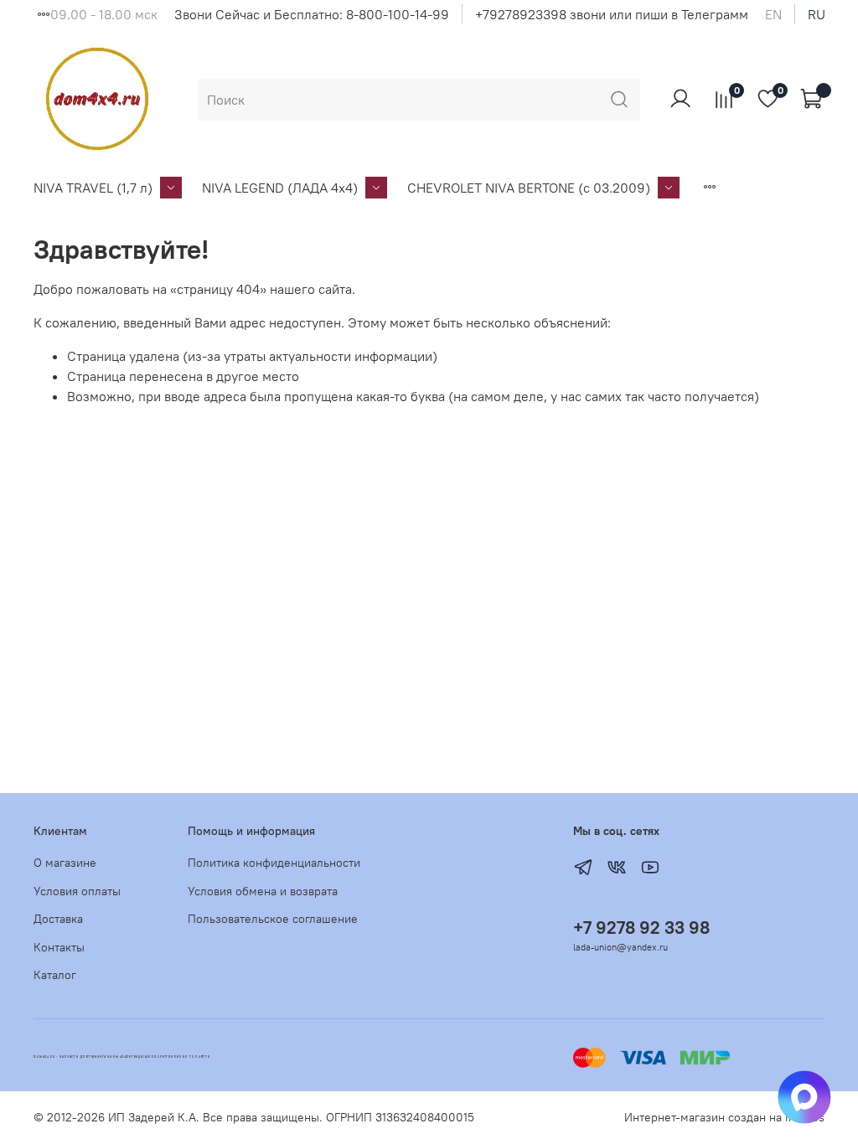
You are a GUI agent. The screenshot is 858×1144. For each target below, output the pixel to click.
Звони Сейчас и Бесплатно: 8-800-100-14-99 (311, 14)
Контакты (59, 947)
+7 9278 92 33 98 (641, 927)
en (773, 14)
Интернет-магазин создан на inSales (724, 1117)
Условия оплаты (77, 891)
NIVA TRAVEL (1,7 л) (93, 187)
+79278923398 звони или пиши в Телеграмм (611, 14)
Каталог (55, 974)
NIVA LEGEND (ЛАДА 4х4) (280, 187)
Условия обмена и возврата (263, 891)
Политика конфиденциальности (274, 862)
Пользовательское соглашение (273, 918)
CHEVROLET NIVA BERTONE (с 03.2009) (528, 187)
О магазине (65, 862)
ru (816, 14)
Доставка (58, 918)
